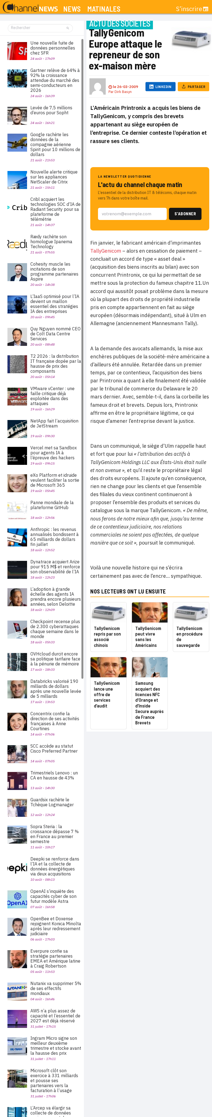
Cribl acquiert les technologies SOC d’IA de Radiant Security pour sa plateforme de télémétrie (55, 209)
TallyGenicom (105, 251)
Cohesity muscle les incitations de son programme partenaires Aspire (54, 271)
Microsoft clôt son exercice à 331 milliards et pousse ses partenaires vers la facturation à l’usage (54, 1080)
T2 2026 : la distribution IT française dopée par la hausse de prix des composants (55, 363)
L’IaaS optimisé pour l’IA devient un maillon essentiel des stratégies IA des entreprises (54, 304)
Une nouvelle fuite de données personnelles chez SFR (52, 48)
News (72, 9)
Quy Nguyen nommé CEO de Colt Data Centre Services (55, 333)
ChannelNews (30, 7)
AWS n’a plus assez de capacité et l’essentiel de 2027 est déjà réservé (55, 1015)
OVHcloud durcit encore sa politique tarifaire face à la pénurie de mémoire (55, 659)
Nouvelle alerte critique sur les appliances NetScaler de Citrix (54, 177)
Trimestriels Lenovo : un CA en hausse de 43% (54, 775)
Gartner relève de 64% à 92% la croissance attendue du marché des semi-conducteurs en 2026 (55, 80)
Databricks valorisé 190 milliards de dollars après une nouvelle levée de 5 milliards (55, 688)
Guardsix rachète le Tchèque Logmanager (52, 802)
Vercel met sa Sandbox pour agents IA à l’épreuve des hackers (53, 452)
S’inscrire (189, 9)
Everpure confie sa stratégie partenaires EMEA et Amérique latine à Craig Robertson (55, 958)
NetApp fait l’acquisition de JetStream (54, 423)
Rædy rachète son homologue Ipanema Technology (51, 241)
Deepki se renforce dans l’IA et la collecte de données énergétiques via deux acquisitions (54, 866)
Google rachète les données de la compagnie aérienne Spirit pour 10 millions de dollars (55, 144)
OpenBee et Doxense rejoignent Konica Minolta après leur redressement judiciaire (55, 926)
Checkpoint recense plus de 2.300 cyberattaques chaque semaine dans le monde (55, 629)
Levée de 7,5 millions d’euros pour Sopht (51, 110)
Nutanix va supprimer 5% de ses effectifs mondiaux (55, 988)
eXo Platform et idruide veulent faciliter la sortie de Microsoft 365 (54, 480)
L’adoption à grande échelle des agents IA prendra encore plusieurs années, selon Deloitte (55, 596)
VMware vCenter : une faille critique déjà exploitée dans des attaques (52, 396)
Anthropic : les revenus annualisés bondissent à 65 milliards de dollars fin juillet (54, 537)
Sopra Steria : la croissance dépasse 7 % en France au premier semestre (54, 834)
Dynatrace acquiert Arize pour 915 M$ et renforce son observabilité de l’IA (55, 566)
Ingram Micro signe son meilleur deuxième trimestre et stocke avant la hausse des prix (55, 1045)
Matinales (103, 9)
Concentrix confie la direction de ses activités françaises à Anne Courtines (54, 721)
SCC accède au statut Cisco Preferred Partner (54, 748)
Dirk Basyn (123, 91)
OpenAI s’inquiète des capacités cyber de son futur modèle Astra (53, 896)
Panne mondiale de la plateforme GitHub (52, 505)
